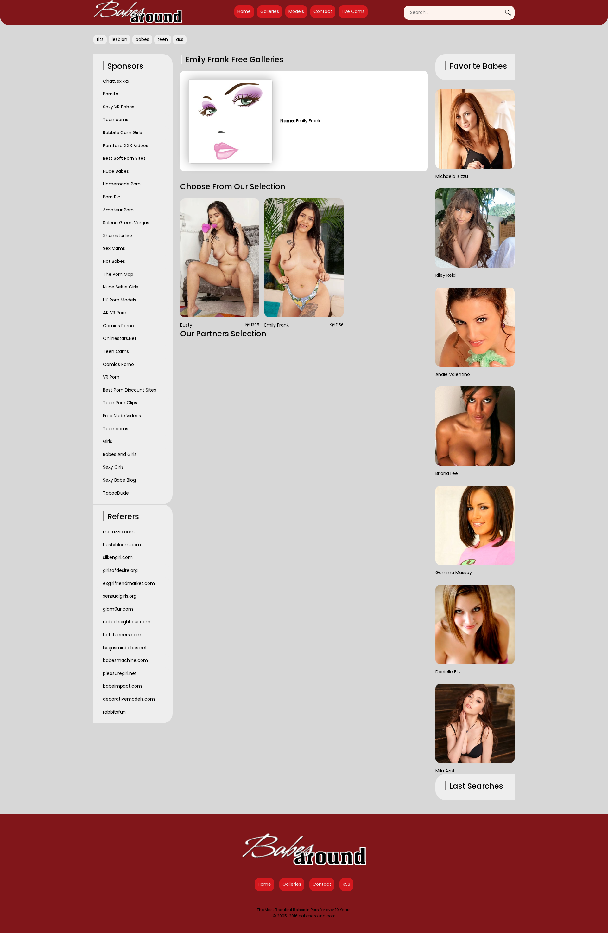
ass (179, 39)
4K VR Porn (114, 312)
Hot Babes (114, 261)
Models (296, 11)
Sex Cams (114, 248)
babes (142, 39)
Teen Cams (116, 351)
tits (100, 39)
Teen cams (115, 119)
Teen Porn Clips (120, 402)
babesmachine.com (125, 660)
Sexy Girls (113, 467)
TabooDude (116, 493)
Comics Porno (118, 325)
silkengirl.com (118, 557)
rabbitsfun (114, 712)
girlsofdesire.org (120, 570)
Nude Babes (116, 171)
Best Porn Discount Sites (129, 390)
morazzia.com (119, 531)
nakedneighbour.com (126, 622)
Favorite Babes (478, 66)
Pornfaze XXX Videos (125, 145)
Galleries (269, 11)
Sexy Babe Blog (119, 480)
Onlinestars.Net (119, 338)
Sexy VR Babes (118, 107)
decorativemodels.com (129, 699)
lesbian (119, 39)
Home (244, 11)
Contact (323, 11)
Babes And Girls (119, 454)
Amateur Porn (118, 210)
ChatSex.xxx (116, 81)
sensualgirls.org (119, 596)
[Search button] (510, 13)
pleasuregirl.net (120, 673)
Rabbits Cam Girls (122, 132)
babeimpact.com (122, 686)
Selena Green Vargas (126, 222)
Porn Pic (111, 197)
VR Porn (111, 377)
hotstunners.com (122, 635)
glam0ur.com (118, 609)
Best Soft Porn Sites (124, 158)
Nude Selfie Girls (120, 287)
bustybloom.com (122, 544)
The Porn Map (118, 274)
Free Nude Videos (122, 415)
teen (162, 39)
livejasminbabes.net (125, 648)
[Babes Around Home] (137, 12)
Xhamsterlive (117, 235)
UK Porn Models (119, 300)
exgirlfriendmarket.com (129, 583)
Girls (107, 441)
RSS (346, 884)
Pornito (110, 94)
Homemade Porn (122, 184)
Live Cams (353, 11)
